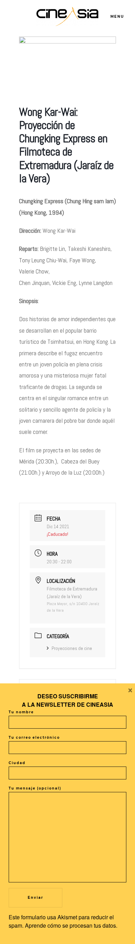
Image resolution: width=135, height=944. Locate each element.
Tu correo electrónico (34, 737)
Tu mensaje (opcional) (35, 788)
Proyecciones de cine (72, 648)
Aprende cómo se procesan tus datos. (71, 925)
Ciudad (17, 763)
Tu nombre (21, 712)
